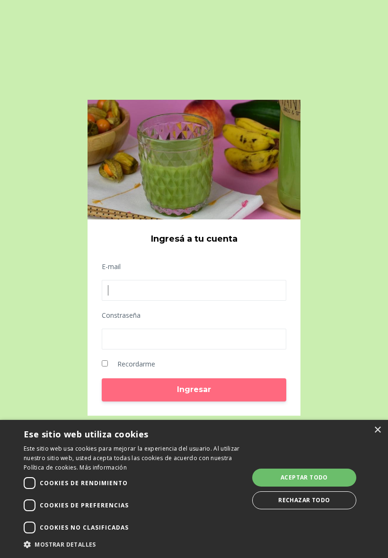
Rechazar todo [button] (304, 500)
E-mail (111, 266)
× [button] (377, 430)
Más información (103, 467)
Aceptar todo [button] (304, 477)
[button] (133, 545)
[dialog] (194, 489)
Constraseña (121, 315)
